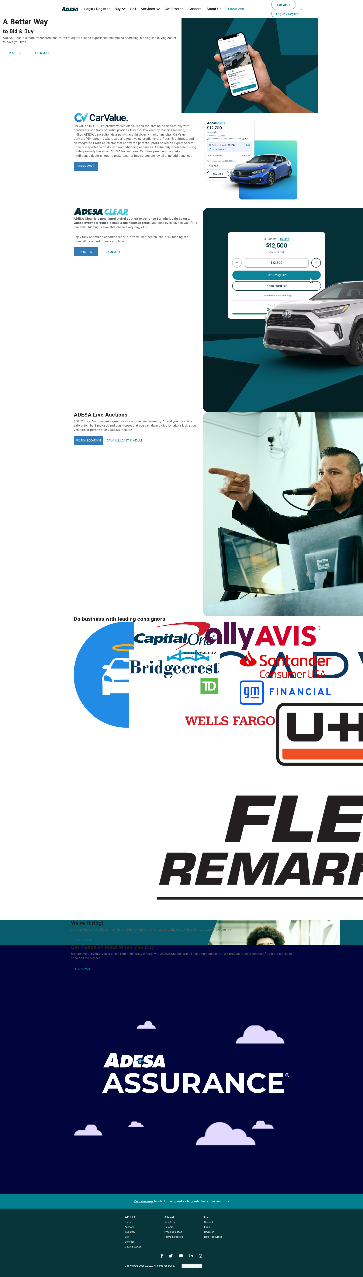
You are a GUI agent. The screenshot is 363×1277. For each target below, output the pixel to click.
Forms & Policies (173, 1236)
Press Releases (173, 1231)
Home (128, 1222)
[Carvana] (98, 675)
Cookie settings (192, 1265)
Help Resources (213, 1236)
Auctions (129, 1227)
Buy (118, 9)
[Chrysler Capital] (209, 655)
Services (148, 9)
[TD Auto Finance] (209, 686)
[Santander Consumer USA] (264, 664)
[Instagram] (200, 1256)
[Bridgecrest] (154, 664)
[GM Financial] (264, 692)
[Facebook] (161, 1256)
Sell (133, 9)
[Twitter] (170, 1256)
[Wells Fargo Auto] (209, 721)
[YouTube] (181, 1256)
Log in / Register (288, 14)
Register (209, 1231)
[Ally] (209, 636)
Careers (195, 9)
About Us (213, 9)
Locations (236, 9)
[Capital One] (154, 636)
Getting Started (133, 1246)
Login (207, 1227)
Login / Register (97, 9)
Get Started (174, 9)
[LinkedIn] (191, 1256)
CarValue (283, 5)
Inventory (130, 1231)
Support (208, 1222)
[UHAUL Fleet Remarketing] (154, 799)
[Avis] (264, 636)
